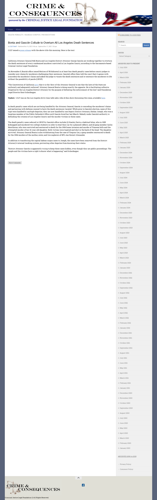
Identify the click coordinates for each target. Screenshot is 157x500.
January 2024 (125, 208)
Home (10, 29)
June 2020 (124, 423)
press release (25, 50)
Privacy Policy (125, 464)
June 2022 (124, 303)
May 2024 (123, 188)
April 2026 (124, 72)
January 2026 (125, 87)
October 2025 (125, 102)
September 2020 (126, 408)
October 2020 (125, 403)
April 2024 (124, 193)
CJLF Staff (13, 46)
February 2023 (125, 263)
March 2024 (124, 198)
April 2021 (124, 373)
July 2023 (123, 238)
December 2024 (126, 152)
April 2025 (124, 132)
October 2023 (125, 223)
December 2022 (126, 273)
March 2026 (124, 77)
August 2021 (124, 353)
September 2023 (126, 228)
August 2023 (124, 233)
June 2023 (124, 243)
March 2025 (124, 137)
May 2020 (123, 428)
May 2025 (123, 127)
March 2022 (124, 318)
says (37, 85)
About (18, 29)
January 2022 (125, 328)
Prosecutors (48, 35)
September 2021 (126, 348)
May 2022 (123, 308)
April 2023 (124, 253)
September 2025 (126, 107)
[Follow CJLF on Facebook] (83, 485)
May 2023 (123, 248)
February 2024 (125, 203)
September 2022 (126, 288)
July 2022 (123, 298)
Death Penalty (15, 35)
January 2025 (125, 147)
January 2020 (125, 448)
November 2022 (126, 278)
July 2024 (123, 178)
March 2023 (124, 258)
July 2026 (123, 67)
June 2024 (124, 183)
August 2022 (124, 293)
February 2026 (125, 82)
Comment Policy (126, 469)
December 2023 (126, 213)
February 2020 (125, 443)
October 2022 (125, 283)
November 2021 (126, 338)
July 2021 (123, 358)
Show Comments (15, 163)
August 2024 (124, 172)
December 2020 (126, 393)
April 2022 (124, 313)
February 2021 (125, 383)
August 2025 (124, 112)
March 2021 (124, 378)
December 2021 (126, 333)
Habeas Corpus (32, 35)
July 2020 (123, 418)
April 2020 (124, 433)
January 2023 (125, 268)
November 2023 (126, 218)
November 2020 (126, 398)
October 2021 (125, 343)
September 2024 (126, 167)
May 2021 (123, 368)
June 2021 (124, 363)
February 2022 (125, 323)
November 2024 (126, 157)
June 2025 (124, 122)
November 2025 (126, 97)
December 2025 (126, 92)
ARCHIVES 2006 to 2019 (127, 456)
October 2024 (125, 162)
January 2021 (125, 388)
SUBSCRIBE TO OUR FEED (130, 35)
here (103, 98)
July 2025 (123, 117)
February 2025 (125, 142)
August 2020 (124, 413)
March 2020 (124, 438)
